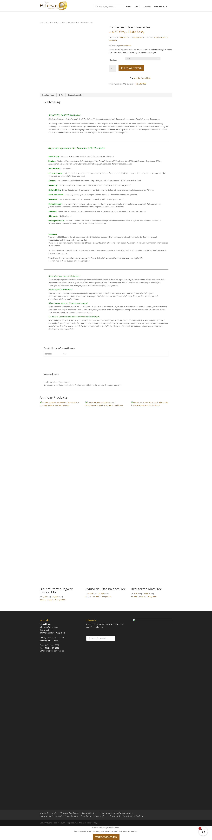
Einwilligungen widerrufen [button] (93, 816)
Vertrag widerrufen (106, 837)
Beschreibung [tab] (48, 95)
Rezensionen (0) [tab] (75, 95)
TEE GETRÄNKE (54, 22)
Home (129, 7)
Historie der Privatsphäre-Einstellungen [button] (59, 816)
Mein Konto (159, 7)
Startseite (44, 812)
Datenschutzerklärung (88, 823)
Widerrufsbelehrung (69, 812)
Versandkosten (125, 46)
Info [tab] (61, 95)
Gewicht (113, 60)
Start (41, 22)
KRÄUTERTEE (65, 22)
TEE (46, 22)
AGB (54, 812)
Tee (136, 7)
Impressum (72, 823)
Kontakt (147, 7)
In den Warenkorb (131, 68)
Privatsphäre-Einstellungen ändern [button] (116, 812)
